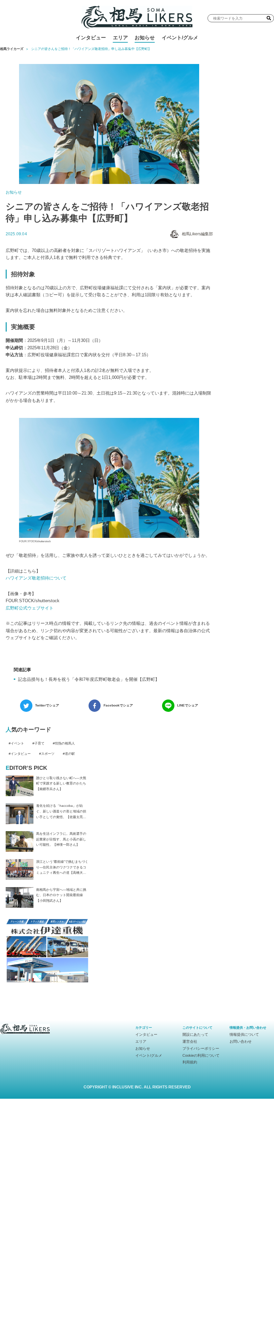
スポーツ (47, 753)
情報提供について (244, 1034)
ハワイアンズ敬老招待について (36, 578)
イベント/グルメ (180, 37)
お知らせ (145, 37)
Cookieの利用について (201, 1055)
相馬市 (133, 53)
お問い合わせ (241, 1041)
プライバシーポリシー (200, 1048)
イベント (17, 743)
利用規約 (189, 1062)
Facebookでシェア (118, 705)
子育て (39, 743)
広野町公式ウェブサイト (29, 608)
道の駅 (70, 753)
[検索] (269, 18)
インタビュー (91, 37)
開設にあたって (195, 1034)
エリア (120, 37)
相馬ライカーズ (11, 49)
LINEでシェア (187, 705)
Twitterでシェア (47, 705)
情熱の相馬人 (65, 743)
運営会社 (189, 1041)
